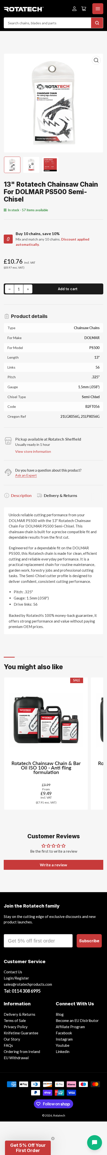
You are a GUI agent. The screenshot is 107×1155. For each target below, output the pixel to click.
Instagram (64, 1039)
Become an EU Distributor (77, 1020)
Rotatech (59, 1115)
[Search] (97, 23)
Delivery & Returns (60, 495)
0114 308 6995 (26, 991)
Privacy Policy (16, 1026)
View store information (33, 451)
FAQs (8, 1045)
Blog (60, 1014)
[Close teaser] (53, 1138)
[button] (28, 1148)
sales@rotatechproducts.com (28, 984)
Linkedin (62, 1051)
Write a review (53, 864)
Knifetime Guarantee (21, 1033)
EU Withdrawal (16, 1057)
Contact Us (13, 972)
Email (10, 929)
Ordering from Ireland (22, 1051)
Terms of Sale (15, 1020)
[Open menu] (97, 8)
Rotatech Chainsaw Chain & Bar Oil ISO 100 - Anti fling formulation (46, 767)
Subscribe (89, 940)
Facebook (64, 1033)
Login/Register (16, 978)
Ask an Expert (26, 475)
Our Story (12, 1039)
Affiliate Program (70, 1026)
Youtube (62, 1045)
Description (21, 495)
